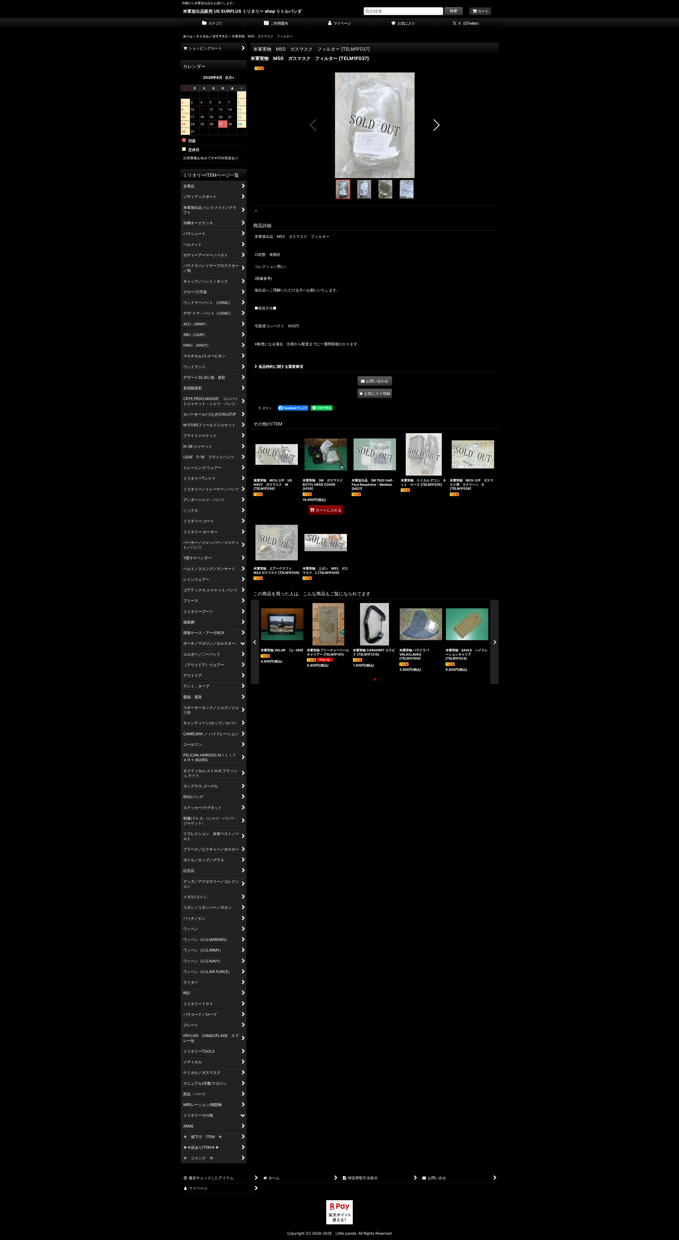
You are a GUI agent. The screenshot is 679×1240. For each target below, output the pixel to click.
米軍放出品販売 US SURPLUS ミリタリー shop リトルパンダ (242, 11)
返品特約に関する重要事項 (281, 366)
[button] (313, 125)
